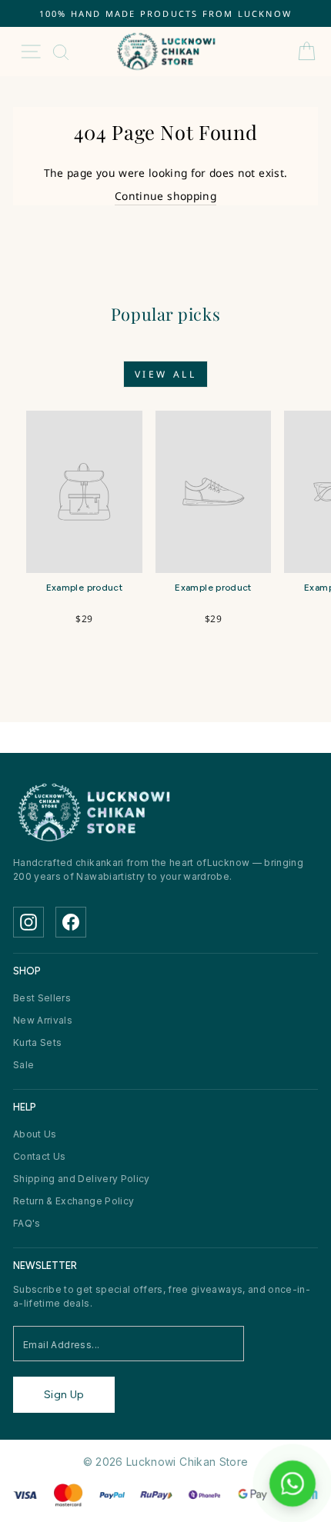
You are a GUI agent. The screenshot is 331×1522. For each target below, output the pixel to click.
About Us (35, 1134)
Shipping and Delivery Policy (81, 1178)
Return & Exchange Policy (73, 1201)
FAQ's (27, 1223)
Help (24, 1107)
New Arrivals (42, 1020)
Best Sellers (42, 998)
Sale (23, 1065)
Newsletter (45, 1265)
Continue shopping (165, 195)
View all (166, 374)
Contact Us (39, 1156)
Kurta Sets (37, 1042)
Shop (27, 971)
